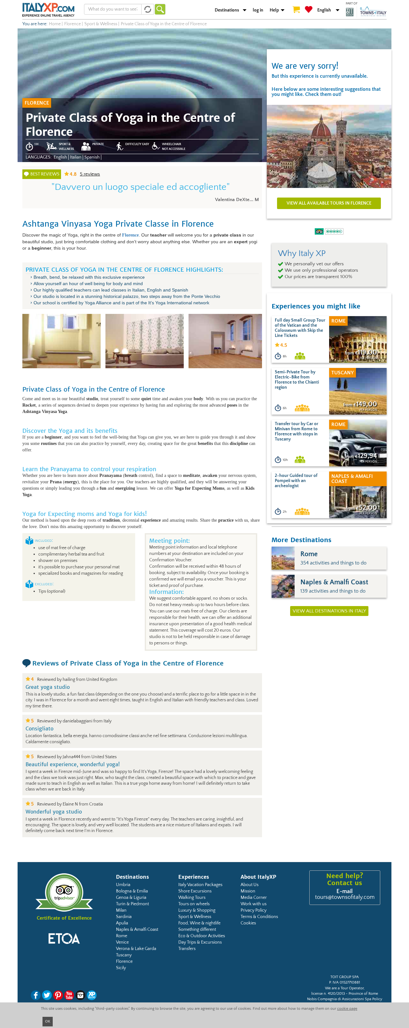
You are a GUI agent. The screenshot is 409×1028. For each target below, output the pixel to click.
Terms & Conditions (259, 916)
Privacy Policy (253, 910)
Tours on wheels (194, 904)
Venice (122, 942)
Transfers (187, 948)
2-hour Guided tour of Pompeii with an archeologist (296, 480)
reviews (90, 174)
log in (258, 10)
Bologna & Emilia (132, 891)
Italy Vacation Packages (200, 884)
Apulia (122, 923)
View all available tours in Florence (329, 203)
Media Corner (254, 897)
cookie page (347, 1009)
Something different (197, 929)
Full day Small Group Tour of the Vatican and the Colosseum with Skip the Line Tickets (300, 328)
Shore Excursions (195, 891)
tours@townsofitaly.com (344, 897)
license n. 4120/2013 (328, 994)
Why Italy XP (302, 253)
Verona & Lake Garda (136, 948)
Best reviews (44, 174)
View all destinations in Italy (329, 611)
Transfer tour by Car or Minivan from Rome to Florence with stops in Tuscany (296, 431)
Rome (121, 935)
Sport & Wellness (194, 916)
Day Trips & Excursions (200, 942)
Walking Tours (191, 897)
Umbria (123, 884)
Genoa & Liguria (131, 897)
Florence (124, 961)
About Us (250, 884)
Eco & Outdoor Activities (201, 935)
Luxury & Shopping (196, 910)
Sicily (121, 967)
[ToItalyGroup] (366, 11)
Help (274, 10)
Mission (248, 891)
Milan (121, 910)
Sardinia (124, 916)
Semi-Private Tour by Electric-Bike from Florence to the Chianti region (297, 380)
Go (160, 9)
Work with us (253, 904)
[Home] (48, 10)
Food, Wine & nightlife (199, 923)
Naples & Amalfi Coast (137, 929)
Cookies (248, 923)
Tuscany (124, 955)
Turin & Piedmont (132, 904)
